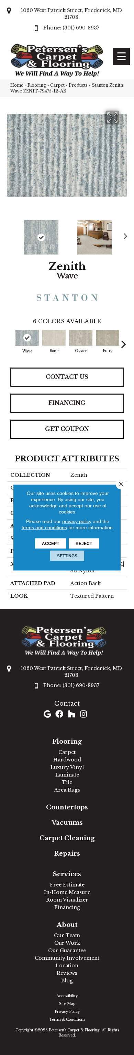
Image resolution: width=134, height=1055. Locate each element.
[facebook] (59, 714)
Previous (10, 234)
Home (16, 85)
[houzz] (71, 714)
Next (123, 234)
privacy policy (76, 521)
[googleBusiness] (47, 714)
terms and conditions (44, 527)
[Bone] (54, 337)
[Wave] (27, 338)
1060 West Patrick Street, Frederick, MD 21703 (71, 13)
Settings (67, 556)
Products (78, 85)
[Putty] (107, 337)
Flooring (36, 85)
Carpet (57, 85)
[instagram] (83, 714)
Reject (84, 543)
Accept (50, 543)
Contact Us (67, 376)
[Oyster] (80, 337)
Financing (67, 402)
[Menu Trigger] (121, 56)
